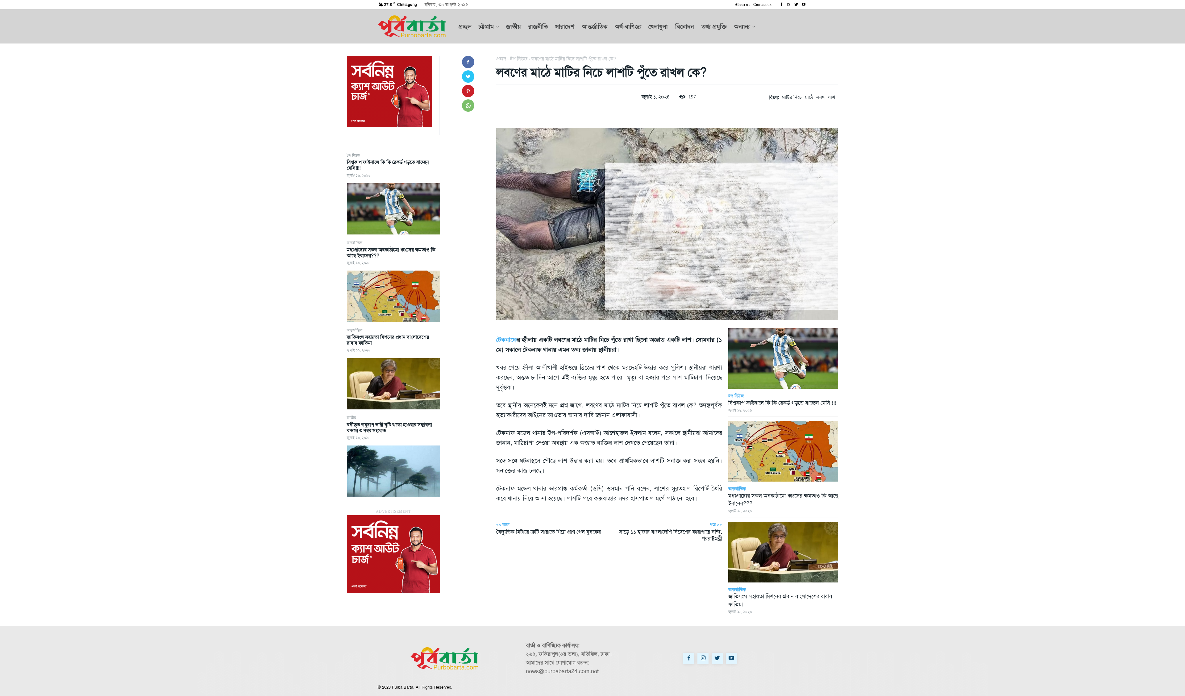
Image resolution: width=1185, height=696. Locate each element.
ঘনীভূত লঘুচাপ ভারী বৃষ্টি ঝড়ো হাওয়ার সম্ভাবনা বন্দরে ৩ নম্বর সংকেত (389, 427)
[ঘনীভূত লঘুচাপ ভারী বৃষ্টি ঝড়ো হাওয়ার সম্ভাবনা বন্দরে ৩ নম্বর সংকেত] (393, 471)
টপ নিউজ (353, 155)
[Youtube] (803, 4)
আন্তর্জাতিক (354, 243)
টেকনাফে (506, 340)
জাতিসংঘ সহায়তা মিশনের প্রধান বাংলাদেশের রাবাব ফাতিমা (388, 340)
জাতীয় (351, 418)
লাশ (831, 97)
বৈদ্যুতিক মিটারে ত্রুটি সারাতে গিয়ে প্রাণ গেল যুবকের (548, 532)
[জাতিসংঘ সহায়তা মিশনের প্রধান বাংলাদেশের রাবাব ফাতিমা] (393, 383)
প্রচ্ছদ (501, 59)
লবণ (820, 97)
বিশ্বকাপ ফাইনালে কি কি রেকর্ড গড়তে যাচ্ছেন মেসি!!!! (388, 165)
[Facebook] (781, 4)
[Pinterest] (468, 91)
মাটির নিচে (792, 97)
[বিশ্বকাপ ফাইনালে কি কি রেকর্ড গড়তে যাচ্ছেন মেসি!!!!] (393, 208)
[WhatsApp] (468, 105)
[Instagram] (788, 4)
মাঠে (809, 97)
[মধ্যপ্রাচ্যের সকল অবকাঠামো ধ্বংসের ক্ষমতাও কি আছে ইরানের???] (393, 296)
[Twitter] (796, 4)
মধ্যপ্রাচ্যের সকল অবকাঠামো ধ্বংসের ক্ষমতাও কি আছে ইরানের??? (391, 252)
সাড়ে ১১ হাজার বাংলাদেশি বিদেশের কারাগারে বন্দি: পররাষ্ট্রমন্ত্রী (670, 535)
